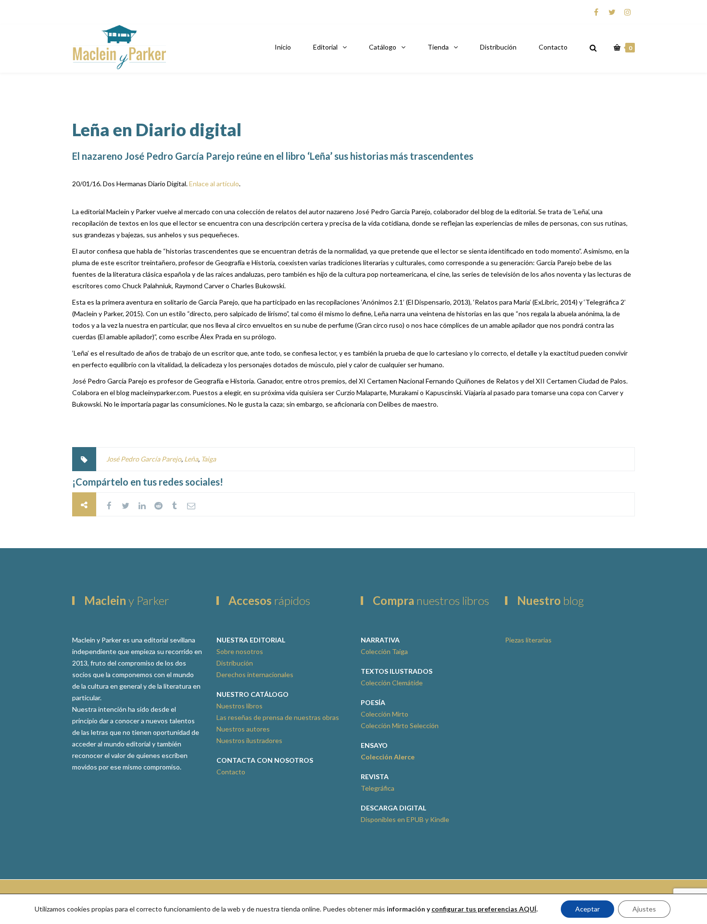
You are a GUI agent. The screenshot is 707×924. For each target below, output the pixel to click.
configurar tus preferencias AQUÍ (483, 909)
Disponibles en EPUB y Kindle (405, 819)
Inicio (283, 47)
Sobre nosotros (239, 651)
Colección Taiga (384, 651)
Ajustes (644, 909)
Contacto (553, 47)
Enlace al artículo (214, 184)
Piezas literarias (528, 640)
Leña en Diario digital (156, 129)
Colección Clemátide (392, 683)
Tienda (438, 47)
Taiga (208, 459)
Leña (191, 459)
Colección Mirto (384, 714)
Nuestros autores (243, 729)
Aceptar (587, 909)
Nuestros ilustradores (249, 740)
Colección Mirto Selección (400, 725)
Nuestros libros (239, 706)
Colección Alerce (388, 757)
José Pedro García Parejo (143, 459)
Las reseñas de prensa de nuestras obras (277, 717)
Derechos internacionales (254, 674)
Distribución (498, 47)
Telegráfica (377, 788)
